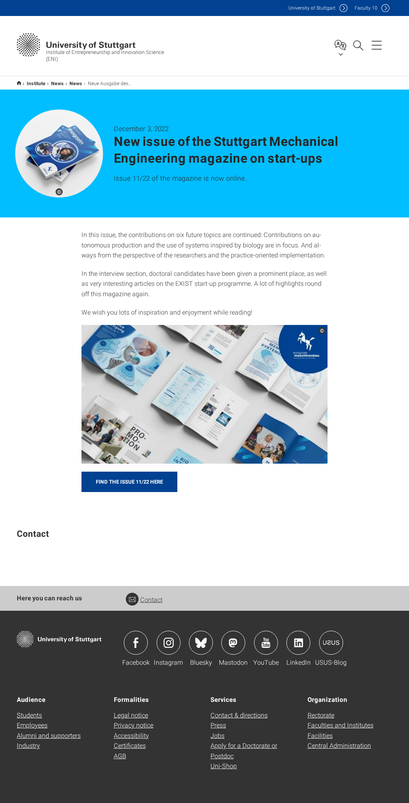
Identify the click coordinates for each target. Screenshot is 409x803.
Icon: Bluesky (201, 643)
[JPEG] (204, 394)
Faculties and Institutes (340, 725)
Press (218, 725)
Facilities (320, 735)
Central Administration (339, 745)
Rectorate (321, 715)
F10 (366, 8)
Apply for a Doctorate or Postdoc (243, 750)
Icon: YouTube (266, 643)
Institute (36, 83)
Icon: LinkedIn (298, 643)
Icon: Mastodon (233, 643)
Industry (28, 745)
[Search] (357, 44)
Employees (32, 725)
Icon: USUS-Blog (331, 643)
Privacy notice (133, 725)
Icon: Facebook (136, 643)
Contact (151, 599)
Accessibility (131, 735)
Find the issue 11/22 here (129, 481)
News (57, 83)
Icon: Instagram (169, 643)
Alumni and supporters (49, 735)
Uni (312, 8)
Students (29, 715)
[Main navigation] (376, 44)
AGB (120, 755)
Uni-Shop (223, 765)
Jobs (217, 735)
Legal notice (131, 715)
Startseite (19, 83)
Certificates (130, 745)
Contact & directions (239, 715)
